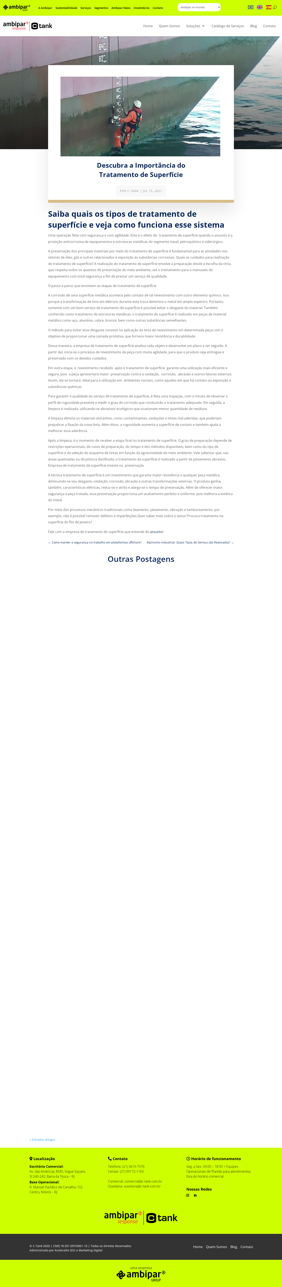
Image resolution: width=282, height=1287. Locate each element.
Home (198, 1247)
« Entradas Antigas (42, 1140)
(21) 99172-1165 (132, 1171)
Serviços (86, 8)
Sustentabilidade (66, 8)
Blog (233, 1247)
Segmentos (101, 8)
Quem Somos (216, 1247)
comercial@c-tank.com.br (143, 1181)
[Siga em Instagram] (188, 1195)
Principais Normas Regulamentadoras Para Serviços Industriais (86, 720)
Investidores (141, 8)
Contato (158, 8)
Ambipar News (120, 8)
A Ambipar (45, 8)
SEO (72, 1250)
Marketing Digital (90, 1250)
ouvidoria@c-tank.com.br (142, 1186)
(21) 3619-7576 (133, 1166)
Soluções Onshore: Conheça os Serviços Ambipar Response (84, 908)
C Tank (133, 191)
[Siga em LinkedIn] (195, 1195)
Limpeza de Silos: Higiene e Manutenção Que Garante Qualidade (87, 1096)
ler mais (39, 742)
